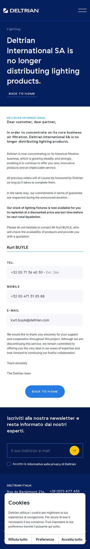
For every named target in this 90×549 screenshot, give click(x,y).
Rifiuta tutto (18, 539)
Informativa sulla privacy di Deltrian (51, 464)
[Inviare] (74, 450)
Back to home (22, 93)
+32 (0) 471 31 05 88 (28, 296)
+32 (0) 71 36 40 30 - (35, 272)
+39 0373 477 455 (65, 491)
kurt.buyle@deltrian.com (30, 320)
